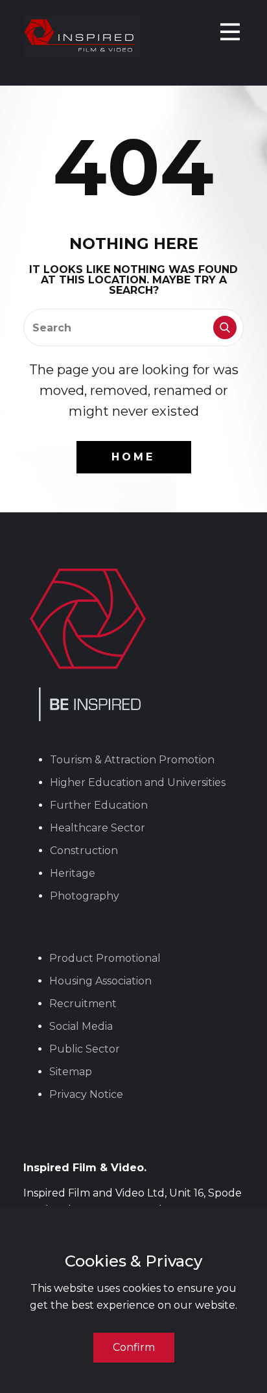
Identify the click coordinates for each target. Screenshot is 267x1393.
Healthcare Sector (97, 828)
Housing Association (100, 981)
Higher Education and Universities (138, 782)
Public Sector (84, 1049)
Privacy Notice (86, 1094)
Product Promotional (105, 958)
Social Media (81, 1026)
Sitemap (70, 1072)
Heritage (72, 873)
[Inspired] (81, 36)
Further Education (99, 805)
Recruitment (83, 1003)
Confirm (134, 1347)
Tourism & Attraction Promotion (132, 760)
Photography (84, 896)
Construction (84, 850)
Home (133, 457)
